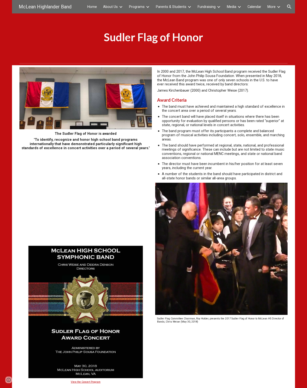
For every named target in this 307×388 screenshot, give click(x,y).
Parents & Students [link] (171, 7)
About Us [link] (110, 7)
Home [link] (92, 7)
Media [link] (231, 7)
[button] (289, 6)
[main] (153, 37)
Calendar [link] (254, 7)
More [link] (271, 7)
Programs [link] (137, 7)
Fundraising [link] (207, 7)
